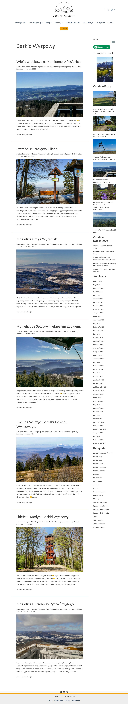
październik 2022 (99, 429)
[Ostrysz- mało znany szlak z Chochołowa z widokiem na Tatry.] (104, 98)
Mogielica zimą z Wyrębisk (36, 239)
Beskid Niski (98, 460)
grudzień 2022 (98, 422)
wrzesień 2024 (98, 348)
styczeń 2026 (98, 299)
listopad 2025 (98, 306)
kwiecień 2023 (98, 408)
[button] (105, 9)
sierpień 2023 (98, 394)
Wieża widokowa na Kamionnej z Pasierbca (48, 61)
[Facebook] (108, 10)
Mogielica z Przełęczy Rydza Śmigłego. (45, 604)
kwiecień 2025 (98, 327)
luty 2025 (96, 334)
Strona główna (20, 23)
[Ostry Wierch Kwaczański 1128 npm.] (104, 219)
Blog (61, 700)
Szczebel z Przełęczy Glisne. (37, 149)
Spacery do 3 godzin (73, 67)
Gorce (95, 488)
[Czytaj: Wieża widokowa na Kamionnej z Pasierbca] (49, 94)
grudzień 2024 (98, 341)
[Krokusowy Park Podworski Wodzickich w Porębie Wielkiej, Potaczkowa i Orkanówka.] (104, 192)
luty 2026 (96, 295)
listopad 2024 (98, 345)
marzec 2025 (98, 331)
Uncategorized (98, 527)
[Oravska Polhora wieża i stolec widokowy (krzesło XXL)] (104, 146)
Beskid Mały (97, 457)
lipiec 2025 (97, 316)
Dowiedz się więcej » (24, 134)
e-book (95, 485)
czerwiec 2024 (98, 359)
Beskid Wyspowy (38, 67)
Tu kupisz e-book (103, 53)
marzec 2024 (98, 369)
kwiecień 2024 (98, 366)
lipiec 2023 (97, 398)
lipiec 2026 (97, 281)
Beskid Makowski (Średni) (102, 453)
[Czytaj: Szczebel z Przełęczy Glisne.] (49, 181)
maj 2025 (96, 323)
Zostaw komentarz (23, 67)
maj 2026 (96, 285)
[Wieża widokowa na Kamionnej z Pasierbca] (104, 169)
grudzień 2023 (98, 380)
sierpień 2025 (98, 313)
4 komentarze (21, 522)
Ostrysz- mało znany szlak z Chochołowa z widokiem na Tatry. (103, 111)
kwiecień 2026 (98, 288)
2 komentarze (21, 331)
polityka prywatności (72, 700)
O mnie (110, 23)
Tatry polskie (98, 520)
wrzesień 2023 (98, 390)
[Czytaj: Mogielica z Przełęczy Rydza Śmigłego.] (49, 637)
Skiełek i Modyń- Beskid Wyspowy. (42, 517)
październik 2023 (99, 387)
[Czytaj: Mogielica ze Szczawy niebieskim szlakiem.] (49, 362)
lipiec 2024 (97, 355)
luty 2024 (96, 373)
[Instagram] (64, 692)
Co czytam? (100, 23)
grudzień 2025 (98, 302)
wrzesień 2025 (98, 309)
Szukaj (95, 39)
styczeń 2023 (98, 419)
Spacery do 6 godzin (73, 244)
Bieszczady (97, 478)
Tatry (48, 23)
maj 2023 (96, 405)
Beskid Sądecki (98, 464)
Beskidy (58, 23)
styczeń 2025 (98, 338)
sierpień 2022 (98, 433)
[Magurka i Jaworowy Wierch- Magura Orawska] (104, 123)
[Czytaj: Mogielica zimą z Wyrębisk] (49, 272)
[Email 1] (115, 10)
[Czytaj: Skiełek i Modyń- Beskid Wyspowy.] (49, 549)
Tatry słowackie (99, 524)
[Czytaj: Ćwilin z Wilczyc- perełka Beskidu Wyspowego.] (49, 459)
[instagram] (112, 10)
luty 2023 (96, 415)
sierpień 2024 (98, 352)
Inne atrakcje (88, 23)
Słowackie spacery (73, 23)
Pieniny (96, 499)
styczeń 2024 (98, 376)
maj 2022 (96, 436)
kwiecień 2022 (98, 440)
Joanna (95, 246)
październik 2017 (99, 443)
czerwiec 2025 (98, 320)
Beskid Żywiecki (99, 471)
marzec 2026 (98, 292)
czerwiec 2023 (98, 401)
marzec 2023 (98, 412)
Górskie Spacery (35, 23)
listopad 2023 (98, 383)
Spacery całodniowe (100, 506)
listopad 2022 (98, 426)
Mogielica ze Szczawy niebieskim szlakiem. (48, 326)
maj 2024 (96, 362)
